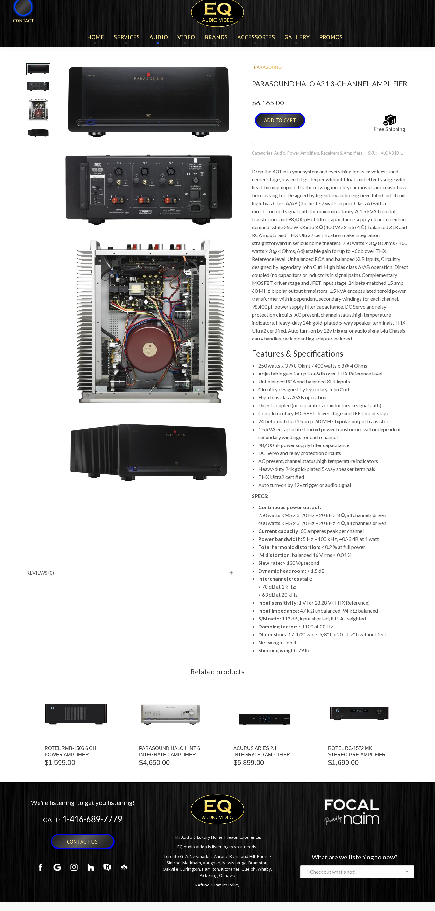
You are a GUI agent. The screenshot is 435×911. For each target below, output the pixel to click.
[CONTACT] (19, 31)
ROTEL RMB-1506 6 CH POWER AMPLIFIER (70, 751)
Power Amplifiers (303, 153)
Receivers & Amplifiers (341, 153)
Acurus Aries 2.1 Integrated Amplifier (261, 751)
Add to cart (280, 120)
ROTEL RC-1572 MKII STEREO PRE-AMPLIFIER (357, 751)
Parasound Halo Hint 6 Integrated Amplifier (169, 751)
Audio (279, 153)
